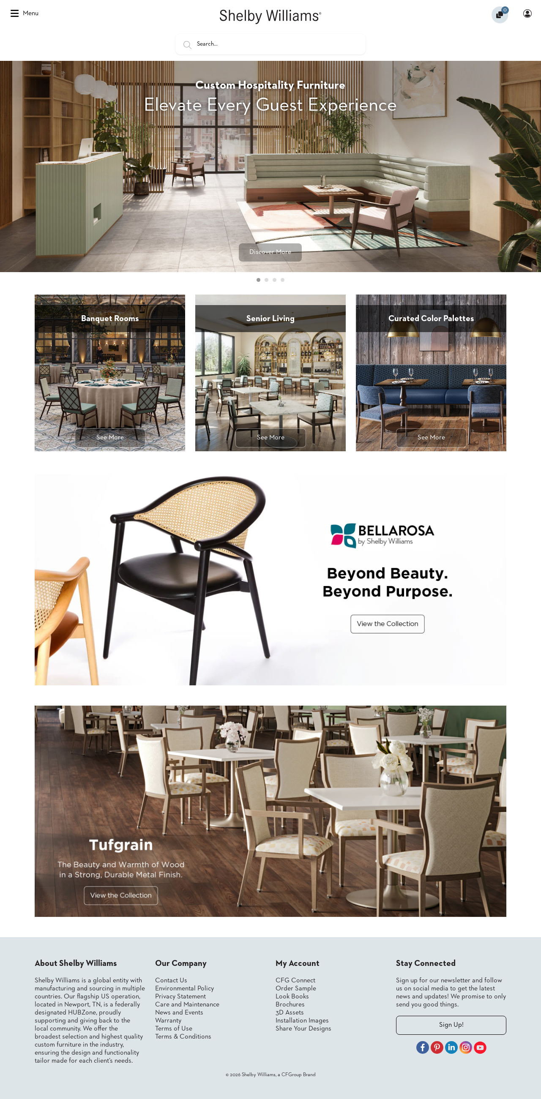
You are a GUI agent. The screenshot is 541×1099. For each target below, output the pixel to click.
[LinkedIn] (451, 1048)
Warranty (168, 1020)
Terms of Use (173, 1028)
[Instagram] (465, 1048)
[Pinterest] (437, 1048)
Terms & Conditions (183, 1037)
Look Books (292, 996)
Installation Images (302, 1020)
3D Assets (290, 1012)
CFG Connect (295, 980)
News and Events (179, 1012)
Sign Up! (451, 1025)
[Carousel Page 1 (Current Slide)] (258, 280)
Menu (30, 13)
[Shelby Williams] (270, 17)
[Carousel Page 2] (266, 280)
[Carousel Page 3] (274, 280)
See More (110, 437)
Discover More (270, 252)
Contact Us (171, 980)
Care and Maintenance (187, 1004)
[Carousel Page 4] (282, 280)
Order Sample (296, 988)
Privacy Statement (180, 996)
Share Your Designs (303, 1028)
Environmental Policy (184, 988)
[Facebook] (422, 1048)
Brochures (290, 1004)
